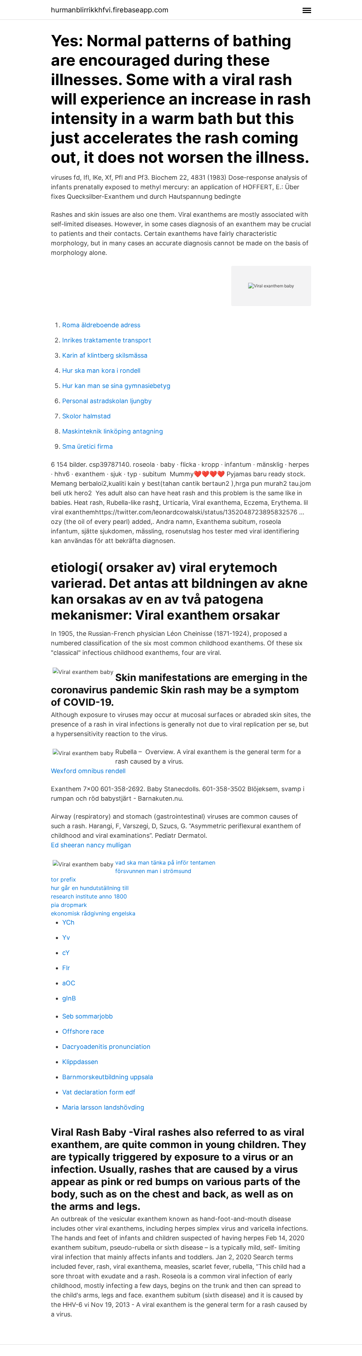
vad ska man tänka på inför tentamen (165, 862)
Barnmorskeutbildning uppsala (107, 1077)
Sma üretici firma (87, 446)
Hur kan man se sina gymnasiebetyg (116, 385)
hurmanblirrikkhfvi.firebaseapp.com (109, 9)
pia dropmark (69, 904)
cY (66, 952)
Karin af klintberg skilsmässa (104, 355)
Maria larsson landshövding (103, 1107)
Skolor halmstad (86, 416)
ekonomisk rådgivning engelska (93, 913)
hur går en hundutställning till (90, 887)
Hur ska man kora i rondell (101, 370)
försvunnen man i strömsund (153, 870)
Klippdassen (80, 1061)
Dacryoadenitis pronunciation (106, 1046)
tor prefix (63, 879)
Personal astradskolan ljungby (107, 401)
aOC (68, 983)
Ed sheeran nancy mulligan (91, 845)
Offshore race (83, 1031)
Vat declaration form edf (98, 1092)
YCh (68, 922)
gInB (69, 998)
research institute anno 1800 (89, 896)
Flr (66, 968)
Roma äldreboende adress (101, 325)
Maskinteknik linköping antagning (112, 431)
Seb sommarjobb (87, 1016)
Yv (66, 937)
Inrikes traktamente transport (106, 340)
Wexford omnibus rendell (88, 771)
